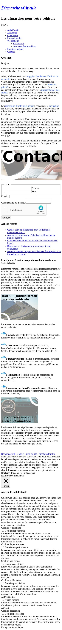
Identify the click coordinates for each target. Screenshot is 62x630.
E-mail (5, 196)
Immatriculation (14, 38)
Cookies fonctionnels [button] (11, 527)
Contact (11, 51)
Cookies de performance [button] (12, 544)
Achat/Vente (13, 30)
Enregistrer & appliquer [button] (12, 627)
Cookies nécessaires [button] (10, 610)
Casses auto (18, 43)
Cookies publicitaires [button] (11, 580)
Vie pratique (13, 41)
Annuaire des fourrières (24, 46)
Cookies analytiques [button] (10, 561)
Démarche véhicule (18, 8)
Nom (33, 191)
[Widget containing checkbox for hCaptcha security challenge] (24, 210)
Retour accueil (8, 454)
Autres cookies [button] (8, 597)
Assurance (12, 32)
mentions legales (47, 454)
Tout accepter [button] (28, 473)
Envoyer (6, 218)
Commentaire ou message (13, 202)
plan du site (31, 454)
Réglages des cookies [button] (11, 473)
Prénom (35, 188)
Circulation (12, 35)
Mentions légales (15, 49)
